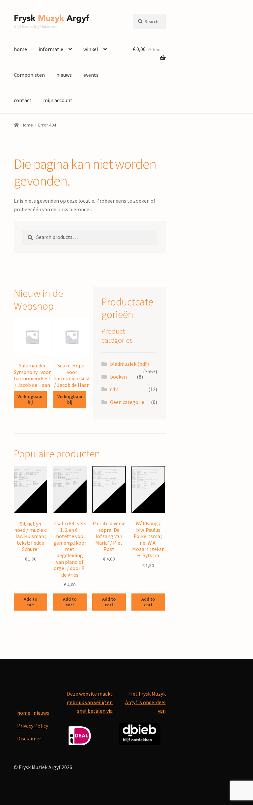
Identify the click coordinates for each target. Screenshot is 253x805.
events (90, 75)
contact (23, 100)
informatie (51, 49)
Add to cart (30, 602)
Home (27, 125)
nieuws (64, 75)
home (20, 49)
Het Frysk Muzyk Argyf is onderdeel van (145, 702)
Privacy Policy (32, 725)
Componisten (29, 75)
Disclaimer (29, 738)
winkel (90, 49)
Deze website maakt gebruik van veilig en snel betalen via (90, 702)
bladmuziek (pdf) (129, 363)
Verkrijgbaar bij (30, 399)
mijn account (57, 100)
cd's (114, 389)
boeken (118, 376)
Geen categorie (127, 402)
